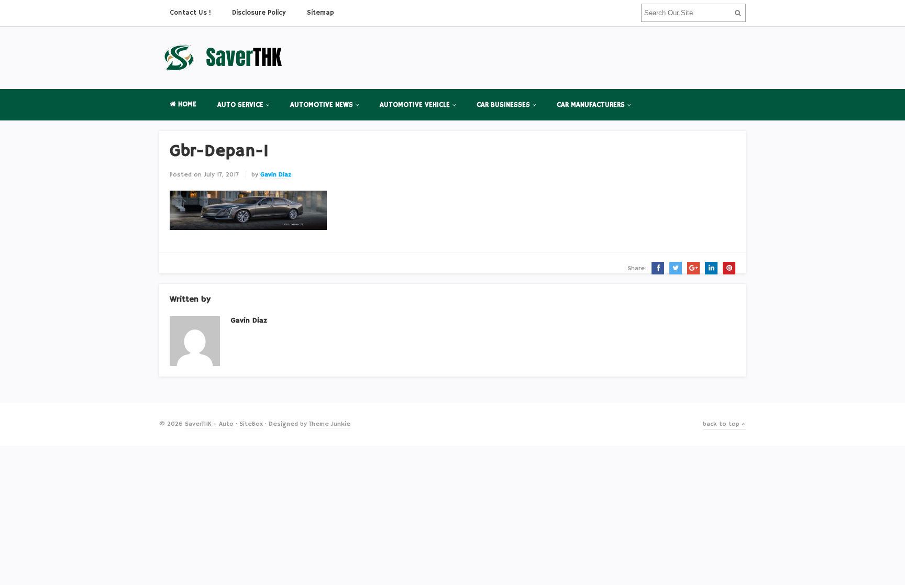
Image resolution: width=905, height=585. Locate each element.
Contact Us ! (190, 12)
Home (186, 104)
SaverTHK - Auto (209, 424)
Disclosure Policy (259, 12)
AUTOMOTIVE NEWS (321, 105)
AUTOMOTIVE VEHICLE (415, 105)
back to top (722, 424)
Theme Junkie (329, 424)
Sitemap (320, 12)
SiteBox (251, 424)
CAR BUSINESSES (503, 105)
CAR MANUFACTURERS (591, 105)
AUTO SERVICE (240, 105)
